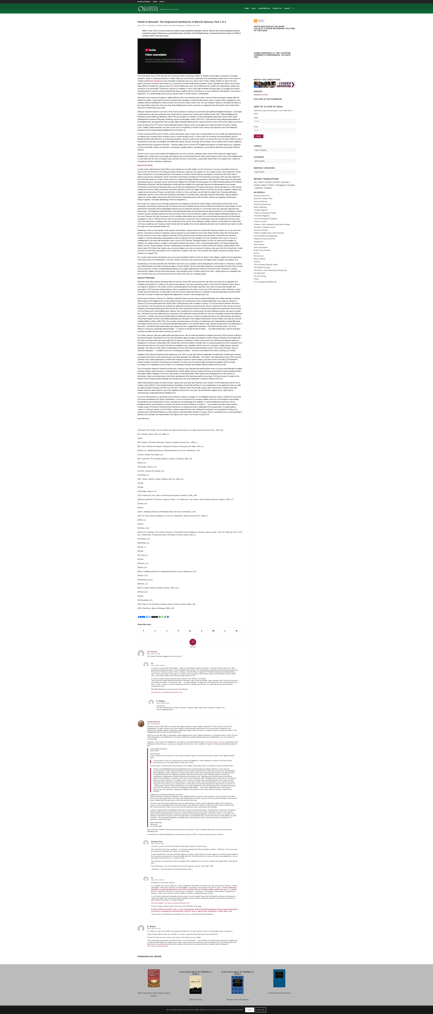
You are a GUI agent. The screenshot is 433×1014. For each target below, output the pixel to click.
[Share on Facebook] (143, 631)
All (255, 182)
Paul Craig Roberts (261, 247)
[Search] (293, 8)
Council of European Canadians (265, 219)
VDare (256, 279)
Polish (271, 185)
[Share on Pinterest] (178, 631)
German (285, 182)
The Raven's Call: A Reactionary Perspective (270, 270)
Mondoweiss (258, 242)
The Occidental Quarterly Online (266, 265)
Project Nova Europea (262, 250)
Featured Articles (163, 25)
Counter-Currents (260, 221)
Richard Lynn (259, 256)
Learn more (260, 1010)
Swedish (268, 188)
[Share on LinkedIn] (190, 631)
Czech (261, 182)
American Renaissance (262, 204)
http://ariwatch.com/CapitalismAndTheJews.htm (166, 692)
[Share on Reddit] (225, 631)
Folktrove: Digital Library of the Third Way (269, 233)
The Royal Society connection (215, 742)
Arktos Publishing (260, 207)
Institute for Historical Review (264, 239)
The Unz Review (260, 276)
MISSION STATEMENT (144, 1)
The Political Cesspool (262, 267)
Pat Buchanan (259, 244)
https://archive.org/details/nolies (157, 946)
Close (250, 1010)
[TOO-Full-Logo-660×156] (159, 8)
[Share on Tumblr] (201, 631)
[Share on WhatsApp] (167, 631)
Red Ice (257, 253)
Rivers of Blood (259, 259)
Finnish (268, 182)
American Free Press (262, 196)
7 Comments (150, 25)
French (276, 182)
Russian (291, 185)
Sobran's (257, 262)
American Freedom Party (263, 198)
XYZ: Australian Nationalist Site (265, 282)
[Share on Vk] (213, 631)
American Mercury (261, 201)
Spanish (258, 188)
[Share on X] (155, 631)
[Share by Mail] (236, 631)
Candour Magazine (261, 210)
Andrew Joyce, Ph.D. (194, 25)
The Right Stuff (259, 273)
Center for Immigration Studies (265, 213)
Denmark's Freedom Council (264, 227)
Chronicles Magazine (261, 216)
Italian (263, 185)
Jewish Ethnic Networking (176, 25)
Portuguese (280, 185)
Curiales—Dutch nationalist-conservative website (272, 224)
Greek (256, 185)
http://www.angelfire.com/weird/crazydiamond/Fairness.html (170, 903)
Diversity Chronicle (261, 230)
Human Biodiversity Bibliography (266, 236)
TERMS (155, 1)
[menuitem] (145, 1)
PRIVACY (162, 1)
